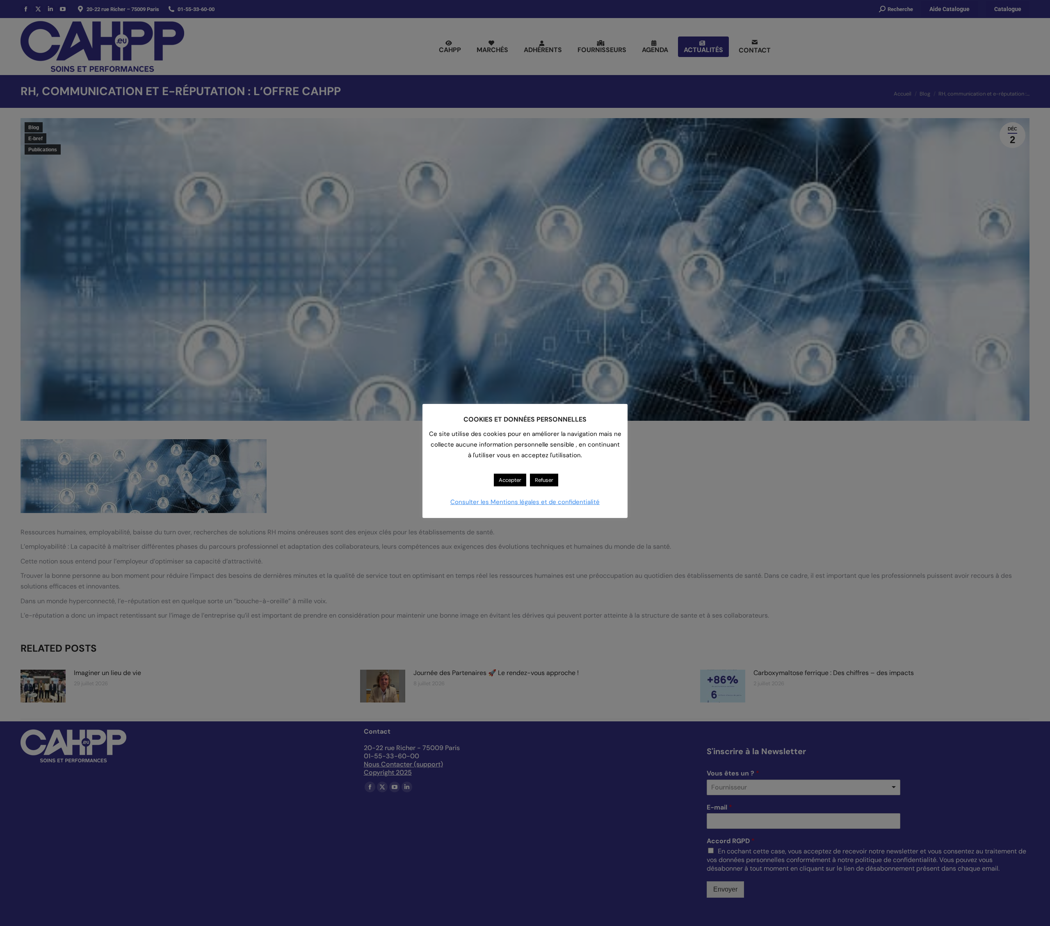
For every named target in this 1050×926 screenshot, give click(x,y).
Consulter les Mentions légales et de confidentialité (525, 502)
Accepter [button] (510, 480)
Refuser (544, 480)
